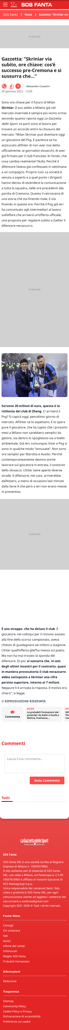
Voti (5, 935)
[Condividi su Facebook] (11, 86)
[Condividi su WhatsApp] (4, 86)
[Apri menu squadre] (14, 5)
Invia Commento (47, 780)
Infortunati (10, 951)
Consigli (8, 925)
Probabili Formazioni (16, 961)
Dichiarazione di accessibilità (21, 1016)
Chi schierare (11, 930)
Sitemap (8, 1001)
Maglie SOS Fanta (14, 956)
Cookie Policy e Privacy (17, 1011)
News (28, 14)
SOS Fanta (10, 14)
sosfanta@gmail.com (35, 901)
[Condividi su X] (18, 86)
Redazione (9, 981)
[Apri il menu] (5, 4)
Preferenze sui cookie (16, 1021)
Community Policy (14, 1006)
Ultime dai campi (14, 946)
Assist (7, 941)
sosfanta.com (19, 871)
